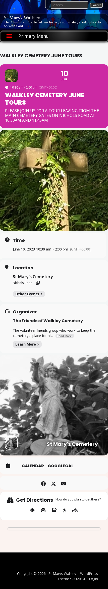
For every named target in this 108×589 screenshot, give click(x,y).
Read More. (65, 336)
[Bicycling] (75, 510)
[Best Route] (32, 510)
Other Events (27, 293)
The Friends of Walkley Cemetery (48, 321)
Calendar (33, 466)
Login (93, 578)
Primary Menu (33, 36)
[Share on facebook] (43, 482)
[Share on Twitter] (53, 482)
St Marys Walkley (22, 17)
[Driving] (43, 510)
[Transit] (54, 510)
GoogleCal (60, 466)
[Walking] (64, 510)
